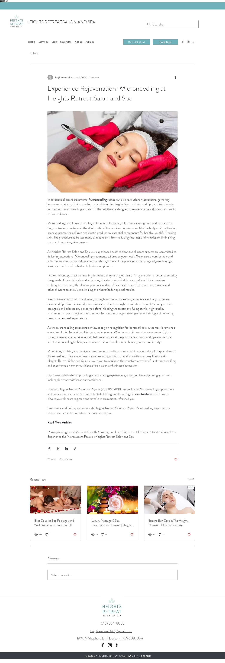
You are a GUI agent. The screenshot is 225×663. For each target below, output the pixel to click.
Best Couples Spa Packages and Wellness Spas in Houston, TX (54, 522)
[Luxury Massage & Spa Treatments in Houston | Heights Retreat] (112, 500)
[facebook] (183, 42)
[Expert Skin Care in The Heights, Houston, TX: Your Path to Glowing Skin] (169, 500)
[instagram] (188, 42)
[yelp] (193, 42)
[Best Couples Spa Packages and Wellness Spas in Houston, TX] (55, 500)
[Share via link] (75, 448)
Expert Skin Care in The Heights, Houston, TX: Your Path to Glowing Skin (168, 522)
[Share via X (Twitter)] (57, 448)
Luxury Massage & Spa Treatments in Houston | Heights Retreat (111, 522)
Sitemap (146, 655)
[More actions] (175, 77)
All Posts (34, 53)
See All (191, 479)
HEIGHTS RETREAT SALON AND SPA (60, 22)
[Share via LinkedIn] (66, 448)
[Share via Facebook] (49, 448)
